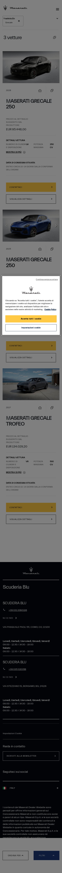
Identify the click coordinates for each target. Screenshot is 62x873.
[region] (31, 305)
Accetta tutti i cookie (31, 319)
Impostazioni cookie (31, 328)
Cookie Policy (50, 309)
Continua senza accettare (47, 280)
